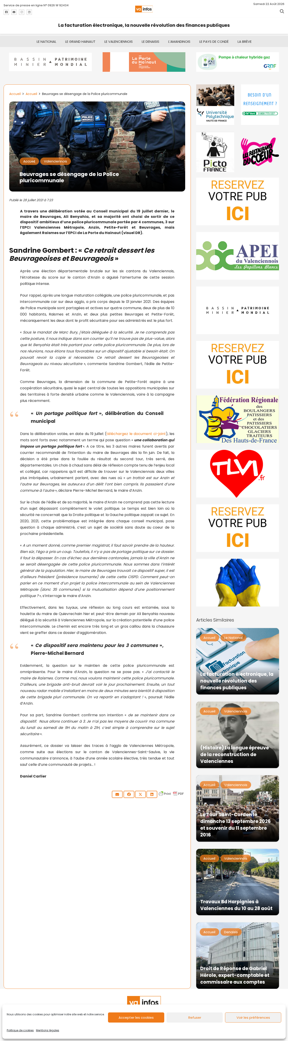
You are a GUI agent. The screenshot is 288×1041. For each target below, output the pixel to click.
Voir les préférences (253, 1017)
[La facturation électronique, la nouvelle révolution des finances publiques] (237, 661)
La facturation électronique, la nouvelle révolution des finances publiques (144, 25)
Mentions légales (47, 1030)
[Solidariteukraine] (237, 582)
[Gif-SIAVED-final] (260, 104)
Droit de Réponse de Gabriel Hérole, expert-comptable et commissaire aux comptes (234, 975)
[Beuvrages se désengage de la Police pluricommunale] (97, 104)
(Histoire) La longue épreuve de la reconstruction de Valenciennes (234, 754)
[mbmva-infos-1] (237, 310)
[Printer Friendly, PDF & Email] (171, 795)
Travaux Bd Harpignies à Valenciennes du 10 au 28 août (236, 905)
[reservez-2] (237, 365)
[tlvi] (237, 474)
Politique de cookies (20, 1030)
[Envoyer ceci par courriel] (117, 794)
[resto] (260, 152)
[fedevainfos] (237, 419)
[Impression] (237, 256)
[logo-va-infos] (144, 9)
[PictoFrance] (215, 152)
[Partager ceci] (129, 794)
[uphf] (215, 104)
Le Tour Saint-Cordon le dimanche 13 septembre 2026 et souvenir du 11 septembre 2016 (235, 824)
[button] (281, 11)
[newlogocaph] (144, 62)
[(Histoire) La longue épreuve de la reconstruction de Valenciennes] (237, 735)
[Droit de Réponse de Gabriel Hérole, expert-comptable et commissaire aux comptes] (237, 955)
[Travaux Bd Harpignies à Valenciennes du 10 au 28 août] (237, 882)
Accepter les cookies (136, 1017)
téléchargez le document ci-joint (136, 433)
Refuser (194, 1017)
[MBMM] (50, 62)
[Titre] (6, 12)
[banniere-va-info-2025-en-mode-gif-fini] (237, 62)
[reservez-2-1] (237, 201)
